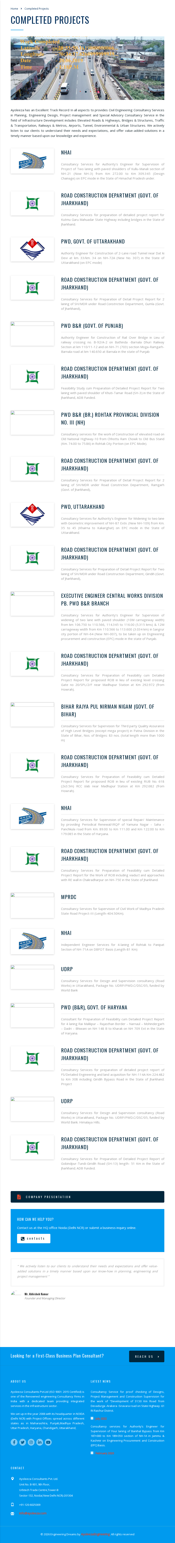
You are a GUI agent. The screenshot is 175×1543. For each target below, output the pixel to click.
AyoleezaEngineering (95, 1534)
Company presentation (48, 1196)
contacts (36, 1238)
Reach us (144, 1356)
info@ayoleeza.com (33, 1513)
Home (14, 8)
